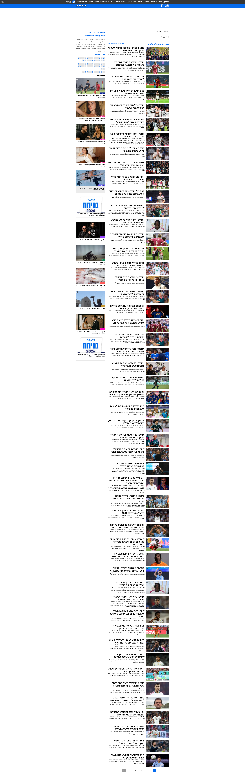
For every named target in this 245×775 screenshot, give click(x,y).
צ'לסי (88, 48)
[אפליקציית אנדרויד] (85, 5)
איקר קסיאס (101, 51)
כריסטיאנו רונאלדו (89, 39)
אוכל (123, 2)
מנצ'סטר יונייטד (92, 46)
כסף (129, 2)
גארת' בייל (87, 44)
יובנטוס (78, 46)
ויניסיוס (84, 48)
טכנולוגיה (104, 2)
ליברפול (94, 48)
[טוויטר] (80, 5)
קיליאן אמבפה (89, 42)
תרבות (140, 2)
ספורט (153, 2)
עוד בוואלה (101, 76)
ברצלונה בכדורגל (100, 39)
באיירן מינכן (101, 44)
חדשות (160, 2)
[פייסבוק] (77, 5)
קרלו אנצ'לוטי (94, 44)
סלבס (134, 2)
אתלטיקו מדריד (100, 42)
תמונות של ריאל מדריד (96, 32)
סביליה (78, 48)
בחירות (147, 2)
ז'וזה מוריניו (79, 39)
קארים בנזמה (84, 46)
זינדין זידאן (79, 42)
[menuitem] (158, 2)
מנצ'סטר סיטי (101, 46)
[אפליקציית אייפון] (82, 5)
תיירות (111, 2)
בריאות (118, 2)
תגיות (167, 31)
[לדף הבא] (124, 770)
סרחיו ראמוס (101, 48)
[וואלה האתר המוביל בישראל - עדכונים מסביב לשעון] (166, 2)
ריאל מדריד (159, 31)
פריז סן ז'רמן (79, 44)
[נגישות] (2, 2)
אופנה (97, 2)
